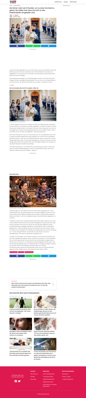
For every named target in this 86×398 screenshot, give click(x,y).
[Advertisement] (33, 58)
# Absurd (21, 252)
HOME (11, 5)
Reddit (12, 85)
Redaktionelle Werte (48, 379)
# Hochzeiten (13, 252)
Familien (66, 2)
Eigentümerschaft (48, 382)
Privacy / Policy (66, 376)
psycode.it (33, 379)
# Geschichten (29, 252)
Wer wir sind (34, 374)
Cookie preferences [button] (67, 379)
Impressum (65, 374)
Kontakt (32, 376)
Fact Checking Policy (49, 374)
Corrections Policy (48, 376)
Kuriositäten (58, 2)
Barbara (16, 15)
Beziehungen (73, 2)
